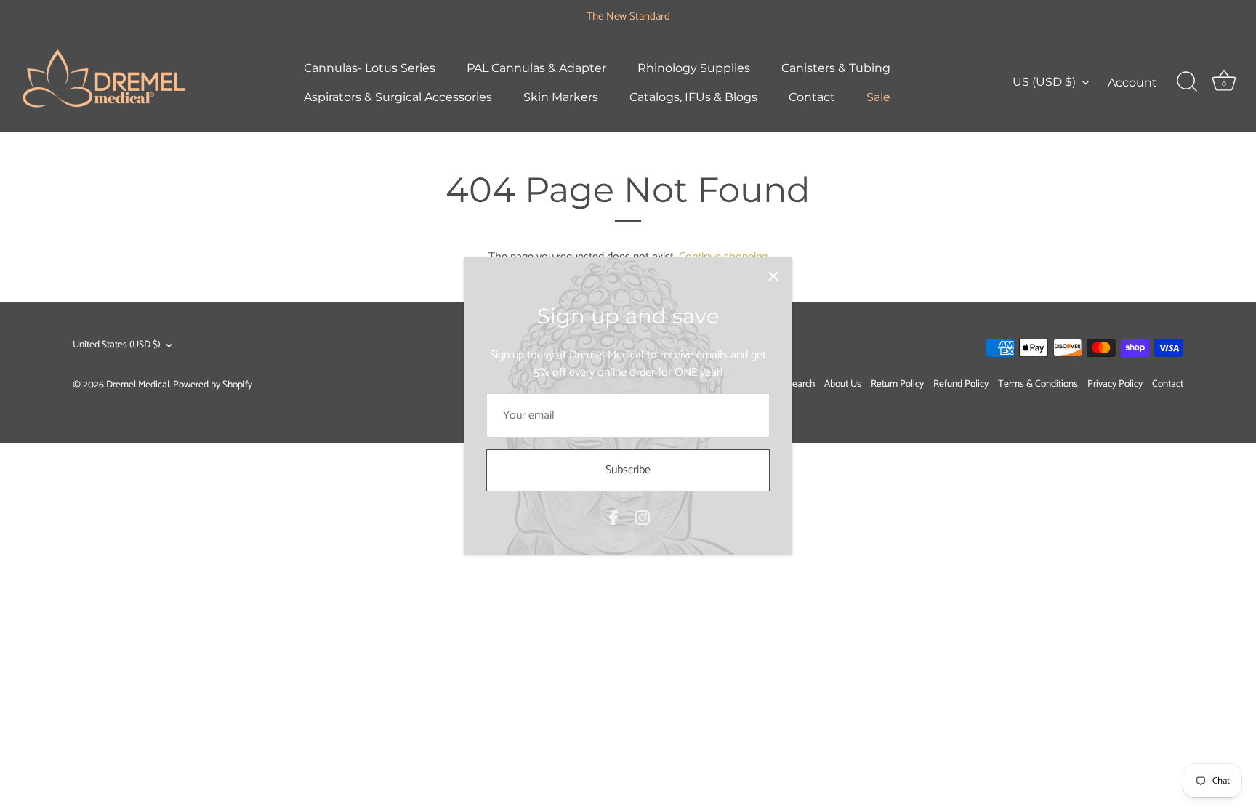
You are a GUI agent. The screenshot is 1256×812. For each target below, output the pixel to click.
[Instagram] (642, 517)
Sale (878, 96)
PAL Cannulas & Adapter (536, 67)
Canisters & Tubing (835, 67)
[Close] (773, 276)
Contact (812, 96)
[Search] (1187, 82)
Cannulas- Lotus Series (369, 67)
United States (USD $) (117, 345)
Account (1132, 82)
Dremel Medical (137, 385)
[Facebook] (613, 517)
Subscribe (628, 470)
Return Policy (897, 384)
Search (801, 384)
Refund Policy (961, 384)
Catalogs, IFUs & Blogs (693, 96)
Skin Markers (560, 96)
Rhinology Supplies (693, 67)
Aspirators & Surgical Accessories (398, 96)
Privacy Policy (1115, 384)
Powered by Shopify (212, 385)
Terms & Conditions (1038, 384)
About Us (842, 384)
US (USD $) (1044, 81)
